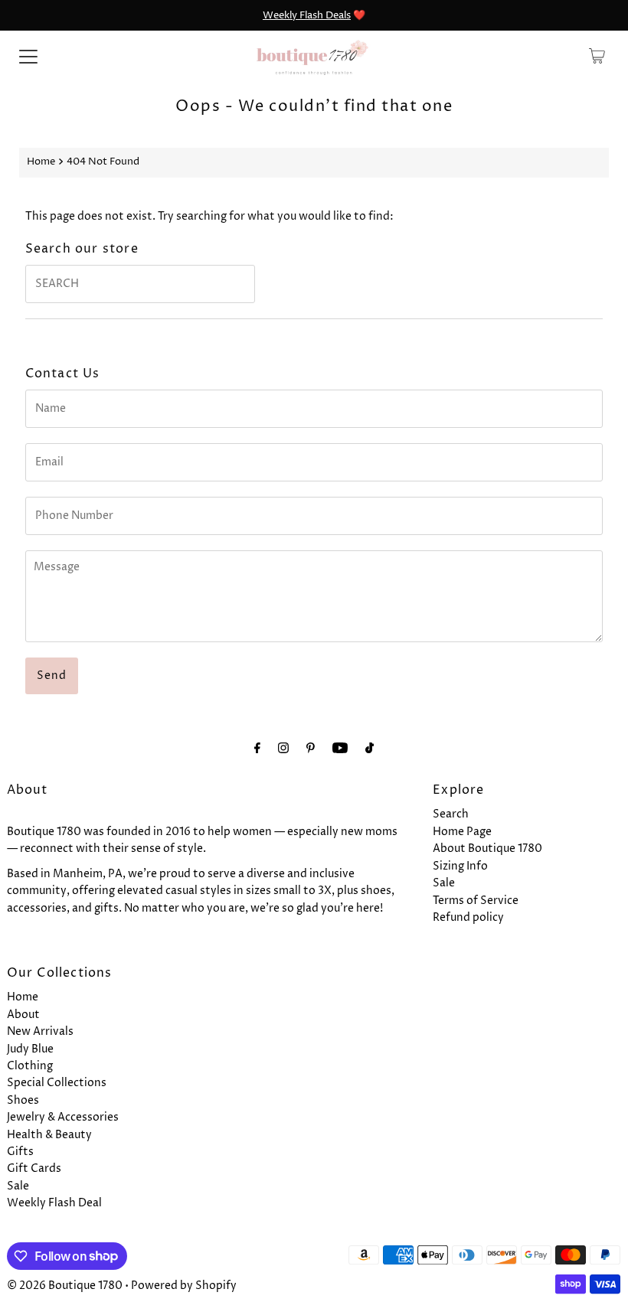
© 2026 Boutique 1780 (65, 1285)
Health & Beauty (49, 1134)
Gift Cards (34, 1168)
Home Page (462, 831)
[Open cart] (597, 56)
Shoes (23, 1100)
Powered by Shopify (184, 1285)
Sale (444, 883)
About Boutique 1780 (487, 848)
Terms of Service (475, 900)
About (23, 1014)
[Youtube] (340, 748)
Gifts (20, 1151)
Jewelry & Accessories (63, 1117)
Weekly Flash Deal (54, 1203)
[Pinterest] (310, 748)
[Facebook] (257, 748)
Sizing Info (460, 866)
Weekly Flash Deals (307, 15)
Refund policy (468, 917)
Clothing (30, 1066)
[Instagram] (283, 748)
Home (41, 161)
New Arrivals (40, 1031)
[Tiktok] (369, 748)
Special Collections (56, 1082)
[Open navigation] (28, 56)
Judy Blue (30, 1049)
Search (451, 814)
